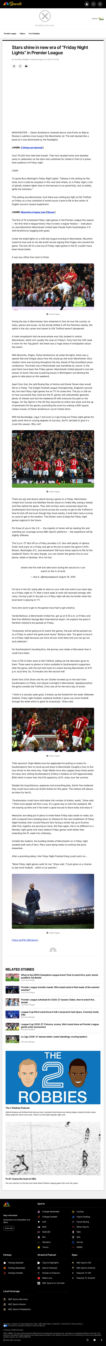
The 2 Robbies (34, 34)
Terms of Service (39, 1326)
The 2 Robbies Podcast (18, 1107)
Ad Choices (66, 1324)
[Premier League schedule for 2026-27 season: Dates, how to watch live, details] (12, 1002)
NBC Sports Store (45, 1324)
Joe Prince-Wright (21, 59)
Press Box (56, 1324)
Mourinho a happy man (33, 212)
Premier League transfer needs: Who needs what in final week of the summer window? (60, 988)
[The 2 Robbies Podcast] (53, 1077)
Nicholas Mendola (28, 1017)
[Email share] (26, 66)
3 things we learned (31, 147)
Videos (22, 34)
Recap (50, 212)
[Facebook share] (14, 66)
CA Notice (27, 1326)
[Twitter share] (20, 66)
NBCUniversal (18, 1330)
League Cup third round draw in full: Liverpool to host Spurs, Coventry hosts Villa (60, 1013)
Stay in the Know (10, 1215)
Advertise (6, 1324)
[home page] (12, 4)
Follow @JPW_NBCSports (25, 940)
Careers (15, 1324)
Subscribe (9, 1228)
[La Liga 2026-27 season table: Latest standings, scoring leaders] (12, 1039)
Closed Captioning (26, 1324)
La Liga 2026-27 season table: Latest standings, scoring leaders (54, 1036)
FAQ (35, 1324)
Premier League (10, 34)
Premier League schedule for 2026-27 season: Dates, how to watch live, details (58, 1001)
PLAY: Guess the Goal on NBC (21, 1178)
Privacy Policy (77, 1324)
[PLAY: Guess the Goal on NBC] (53, 1148)
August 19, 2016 (67, 576)
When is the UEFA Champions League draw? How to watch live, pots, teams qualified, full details (59, 976)
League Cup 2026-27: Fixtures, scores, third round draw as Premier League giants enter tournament (60, 1025)
